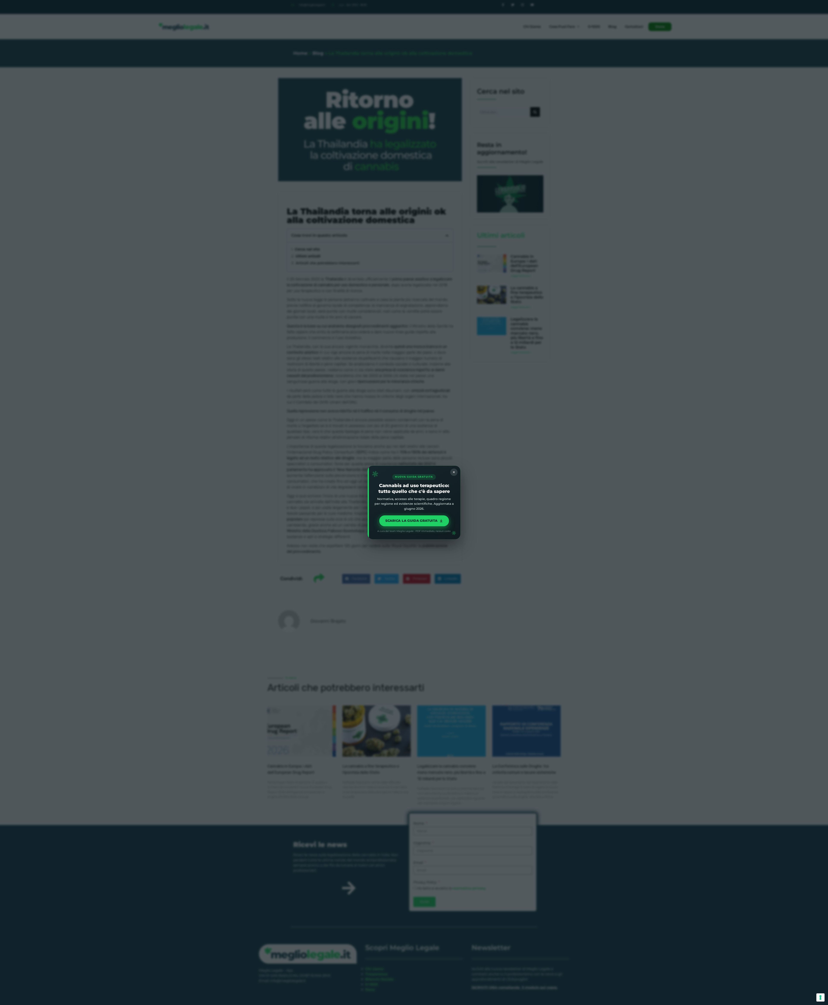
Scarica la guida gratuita (411, 521)
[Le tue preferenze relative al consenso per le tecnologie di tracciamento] (820, 997)
